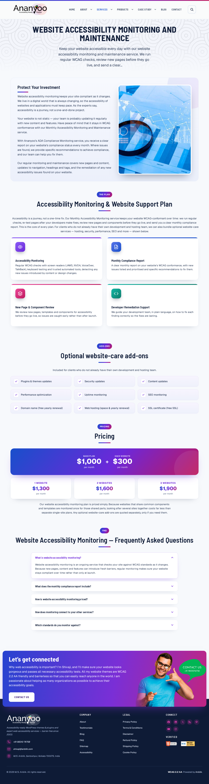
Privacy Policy (130, 721)
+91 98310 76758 (21, 741)
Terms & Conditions (132, 727)
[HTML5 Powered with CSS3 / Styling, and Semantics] (172, 743)
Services (102, 9)
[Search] (192, 9)
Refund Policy (130, 740)
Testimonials (86, 727)
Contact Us (21, 697)
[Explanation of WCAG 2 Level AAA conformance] (188, 743)
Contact (177, 9)
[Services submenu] (111, 9)
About (83, 9)
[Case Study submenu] (155, 9)
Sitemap (84, 746)
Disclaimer (128, 734)
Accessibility (86, 752)
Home (72, 9)
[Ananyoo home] (30, 9)
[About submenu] (91, 9)
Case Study (145, 9)
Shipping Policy (130, 746)
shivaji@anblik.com (23, 749)
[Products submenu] (132, 9)
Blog (164, 9)
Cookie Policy (130, 752)
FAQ (82, 740)
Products (123, 9)
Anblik (198, 772)
